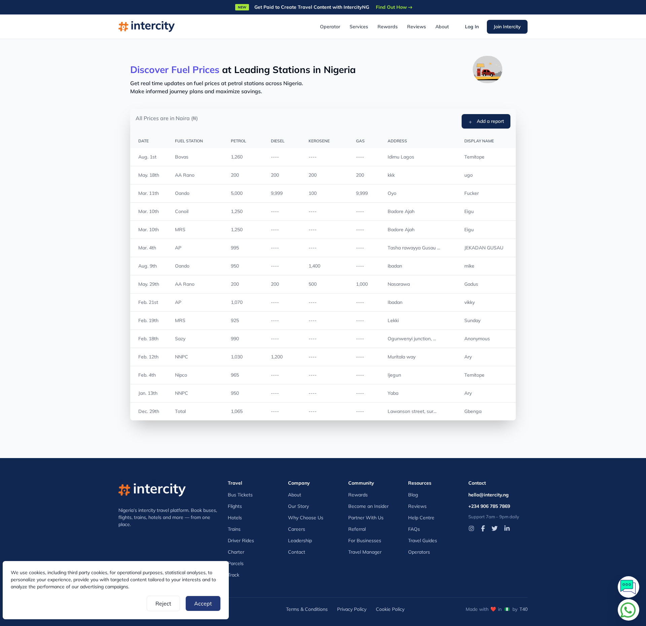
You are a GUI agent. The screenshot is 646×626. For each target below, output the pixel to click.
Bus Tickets (240, 495)
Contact (296, 552)
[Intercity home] (152, 488)
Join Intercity (507, 27)
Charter (236, 552)
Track (233, 575)
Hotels (235, 518)
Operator (330, 27)
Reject (163, 603)
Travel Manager (365, 552)
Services (359, 27)
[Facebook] (483, 528)
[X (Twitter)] (495, 528)
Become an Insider (368, 506)
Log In (472, 27)
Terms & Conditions (307, 609)
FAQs (414, 529)
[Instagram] (471, 528)
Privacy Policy (351, 609)
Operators (419, 552)
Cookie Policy (390, 609)
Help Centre (421, 518)
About (442, 27)
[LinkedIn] (507, 528)
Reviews (416, 27)
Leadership (300, 540)
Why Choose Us (305, 518)
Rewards (388, 27)
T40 (523, 609)
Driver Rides (241, 540)
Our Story (298, 506)
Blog (413, 495)
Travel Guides (422, 540)
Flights (235, 506)
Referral (357, 529)
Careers (296, 529)
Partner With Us (366, 518)
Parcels (236, 563)
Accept (203, 603)
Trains (234, 529)
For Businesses (364, 540)
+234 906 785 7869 (489, 506)
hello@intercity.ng (488, 495)
